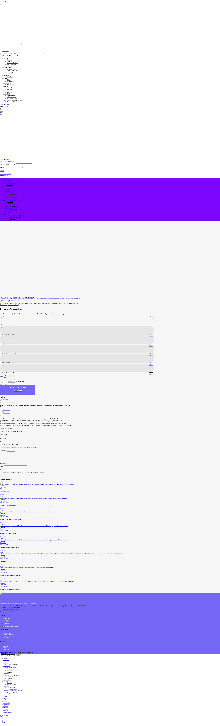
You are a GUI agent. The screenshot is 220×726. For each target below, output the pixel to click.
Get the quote (17, 390)
